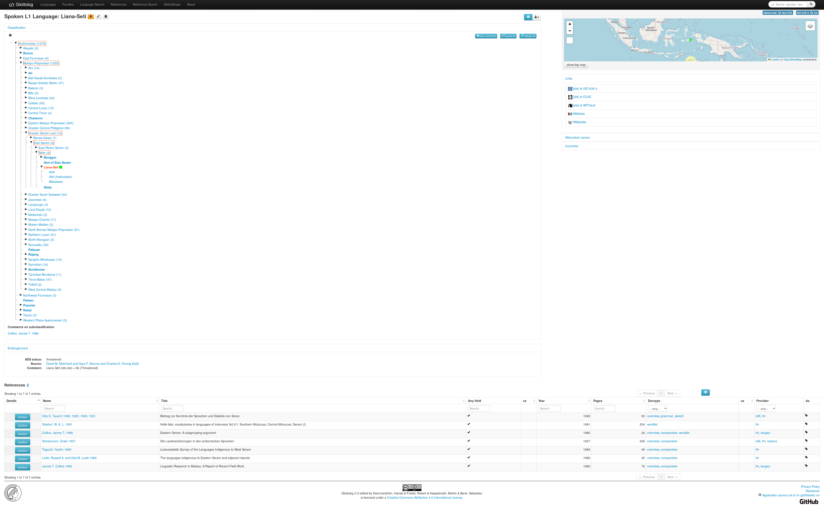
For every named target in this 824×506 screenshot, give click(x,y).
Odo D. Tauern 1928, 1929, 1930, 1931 (69, 416)
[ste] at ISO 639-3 (584, 88)
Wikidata (578, 113)
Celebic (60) (36, 103)
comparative (669, 432)
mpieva (772, 441)
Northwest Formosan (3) (39, 295)
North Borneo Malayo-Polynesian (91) (54, 229)
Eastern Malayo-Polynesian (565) (51, 123)
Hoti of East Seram (57, 162)
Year (541, 400)
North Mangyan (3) (41, 239)
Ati (30, 73)
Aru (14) (33, 68)
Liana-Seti (51, 167)
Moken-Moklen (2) (40, 224)
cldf (758, 416)
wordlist (652, 424)
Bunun (28, 53)
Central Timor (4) (40, 113)
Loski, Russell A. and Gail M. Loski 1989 (69, 458)
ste (815, 13)
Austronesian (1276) (32, 43)
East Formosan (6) (36, 58)
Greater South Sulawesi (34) (47, 194)
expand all (510, 36)
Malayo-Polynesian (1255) (41, 63)
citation (22, 417)
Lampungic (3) (38, 204)
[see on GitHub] (98, 16)
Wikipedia (579, 122)
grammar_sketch (672, 416)
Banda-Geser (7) (44, 138)
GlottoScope (172, 4)
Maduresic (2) (37, 214)
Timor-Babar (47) (40, 279)
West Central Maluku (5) (44, 289)
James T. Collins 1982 (57, 466)
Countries (571, 146)
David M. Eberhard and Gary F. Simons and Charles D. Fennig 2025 (92, 363)
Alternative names (577, 137)
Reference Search (145, 4)
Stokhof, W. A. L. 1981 (57, 424)
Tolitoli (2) (35, 284)
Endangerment (18, 348)
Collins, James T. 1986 (23, 333)
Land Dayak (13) (39, 209)
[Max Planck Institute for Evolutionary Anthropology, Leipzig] (12, 492)
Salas (48, 187)
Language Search (92, 4)
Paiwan (28, 300)
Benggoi (50, 157)
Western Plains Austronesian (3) (45, 320)
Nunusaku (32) (38, 244)
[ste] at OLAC (581, 96)
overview (653, 416)
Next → (672, 393)
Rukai (27, 310)
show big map (576, 64)
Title (164, 400)
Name (47, 400)
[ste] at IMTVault (583, 105)
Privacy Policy (810, 486)
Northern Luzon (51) (42, 234)
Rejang (33, 254)
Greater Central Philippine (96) (49, 128)
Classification (17, 27)
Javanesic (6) (37, 199)
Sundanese (36, 269)
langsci (765, 432)
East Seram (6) (44, 143)
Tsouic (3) (30, 315)
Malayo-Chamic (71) (42, 219)
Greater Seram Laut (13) (45, 133)
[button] (691, 40)
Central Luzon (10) (41, 108)
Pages (597, 400)
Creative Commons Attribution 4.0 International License (424, 497)
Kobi (52, 172)
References (118, 4)
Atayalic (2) (30, 48)
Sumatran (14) (38, 264)
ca (524, 400)
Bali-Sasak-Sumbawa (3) (45, 78)
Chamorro (35, 118)
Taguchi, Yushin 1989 (56, 449)
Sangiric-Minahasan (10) (45, 259)
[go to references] (106, 16)
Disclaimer (813, 491)
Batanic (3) (35, 88)
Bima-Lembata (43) (41, 98)
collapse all (529, 36)
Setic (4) (44, 152)
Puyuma (29, 305)
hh (763, 416)
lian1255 (786, 13)
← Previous (647, 393)
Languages (48, 4)
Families (68, 4)
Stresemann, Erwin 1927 (59, 441)
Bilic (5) (33, 93)
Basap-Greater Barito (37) (46, 83)
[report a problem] (91, 16)
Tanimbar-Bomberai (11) (45, 274)
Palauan (34, 249)
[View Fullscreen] (569, 40)
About (191, 4)
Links (568, 78)
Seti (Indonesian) (60, 176)
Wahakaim (56, 181)
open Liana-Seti (488, 36)
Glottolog (24, 4)
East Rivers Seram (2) (54, 147)
